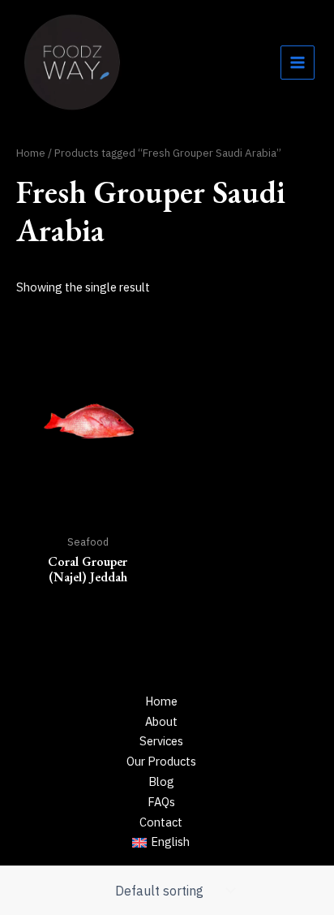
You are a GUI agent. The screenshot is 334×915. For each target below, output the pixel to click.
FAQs (161, 801)
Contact (160, 822)
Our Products (161, 761)
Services (161, 741)
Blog (161, 781)
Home (30, 152)
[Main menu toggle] (297, 62)
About (161, 721)
